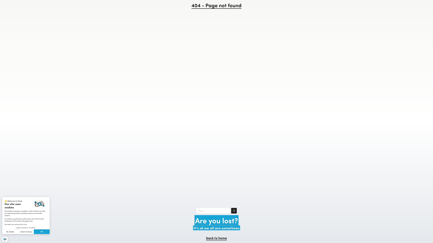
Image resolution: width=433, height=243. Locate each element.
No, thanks (10, 232)
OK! (41, 232)
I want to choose (26, 232)
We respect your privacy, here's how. (16, 224)
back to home (216, 237)
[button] (5, 239)
